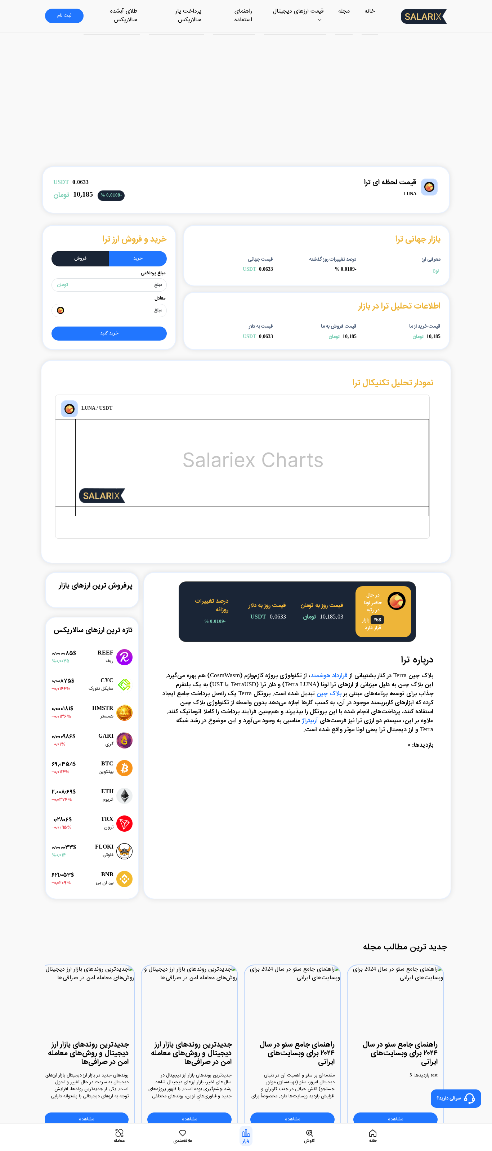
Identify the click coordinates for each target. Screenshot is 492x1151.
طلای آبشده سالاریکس (123, 15)
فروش (80, 258)
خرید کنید (109, 333)
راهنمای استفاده (243, 15)
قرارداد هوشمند (329, 676)
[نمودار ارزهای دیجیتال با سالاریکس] (85, 499)
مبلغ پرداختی (153, 273)
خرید (138, 258)
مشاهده (395, 1119)
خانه (369, 11)
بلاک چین (329, 694)
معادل (160, 298)
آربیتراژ (310, 721)
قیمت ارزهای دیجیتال (298, 11)
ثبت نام (64, 15)
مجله (344, 11)
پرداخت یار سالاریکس (188, 15)
